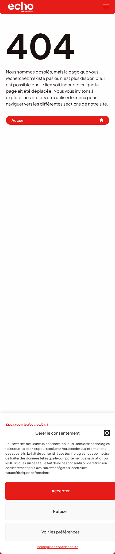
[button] (107, 433)
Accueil (18, 120)
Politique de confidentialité (57, 547)
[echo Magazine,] (21, 7)
